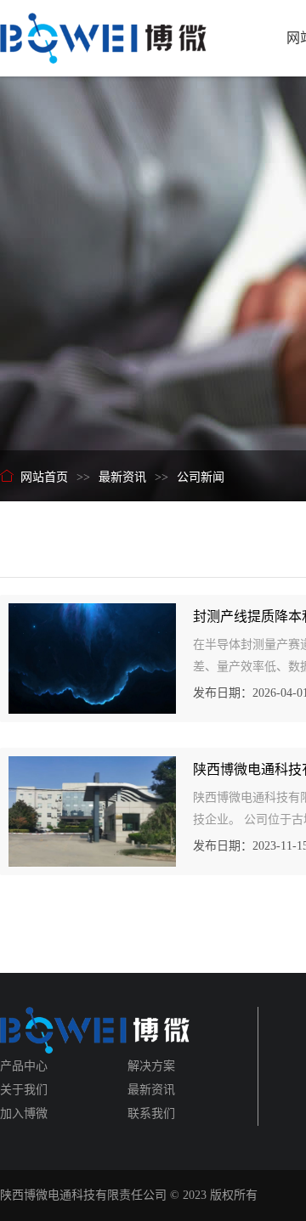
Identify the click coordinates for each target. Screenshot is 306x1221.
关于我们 (24, 1089)
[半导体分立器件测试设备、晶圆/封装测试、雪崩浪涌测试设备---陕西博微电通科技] (103, 31)
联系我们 (151, 1113)
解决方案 (151, 1066)
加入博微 (24, 1113)
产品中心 (24, 1066)
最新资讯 (151, 1089)
